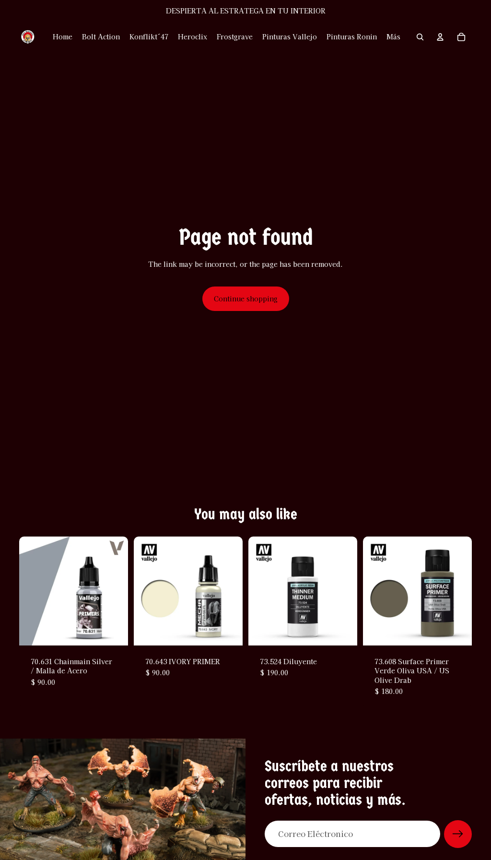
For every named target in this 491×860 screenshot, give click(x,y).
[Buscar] (420, 37)
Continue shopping (246, 298)
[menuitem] (393, 37)
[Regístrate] (458, 834)
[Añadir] (113, 630)
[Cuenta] (440, 37)
